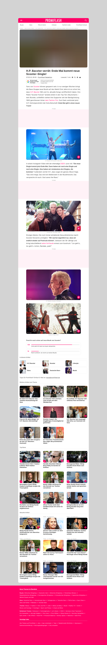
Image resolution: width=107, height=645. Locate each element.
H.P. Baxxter (34, 92)
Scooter (36, 86)
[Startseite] (53, 20)
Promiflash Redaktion (45, 77)
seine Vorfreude (48, 243)
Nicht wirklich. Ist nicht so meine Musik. (44, 353)
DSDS (62, 164)
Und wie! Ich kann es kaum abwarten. (43, 346)
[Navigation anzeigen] (21, 20)
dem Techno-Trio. (51, 100)
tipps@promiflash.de (53, 377)
